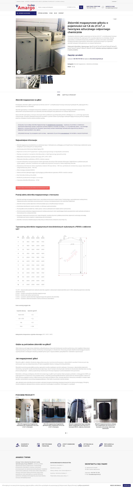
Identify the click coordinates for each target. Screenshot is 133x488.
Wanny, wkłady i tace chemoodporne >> (60, 470)
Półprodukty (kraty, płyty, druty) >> (59, 475)
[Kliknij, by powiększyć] (19, 72)
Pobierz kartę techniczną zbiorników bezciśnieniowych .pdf (32, 187)
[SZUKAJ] (81, 7)
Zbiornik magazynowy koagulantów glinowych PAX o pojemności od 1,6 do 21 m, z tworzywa (53, 426)
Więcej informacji (115, 485)
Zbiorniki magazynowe (80, 64)
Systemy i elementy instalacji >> (58, 473)
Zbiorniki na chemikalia (92, 64)
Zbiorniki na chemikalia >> (56, 465)
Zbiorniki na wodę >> (55, 468)
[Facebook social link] (72, 67)
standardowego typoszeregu (55, 124)
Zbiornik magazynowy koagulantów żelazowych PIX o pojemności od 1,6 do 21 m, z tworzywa (27, 426)
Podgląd (38, 401)
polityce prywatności (83, 485)
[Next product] (116, 19)
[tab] (58, 94)
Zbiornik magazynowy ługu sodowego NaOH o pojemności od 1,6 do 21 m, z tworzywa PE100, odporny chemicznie (79, 426)
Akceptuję (127, 485)
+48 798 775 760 (91, 8)
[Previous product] (113, 19)
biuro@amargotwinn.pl (111, 8)
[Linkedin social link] (74, 67)
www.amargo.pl (65, 133)
